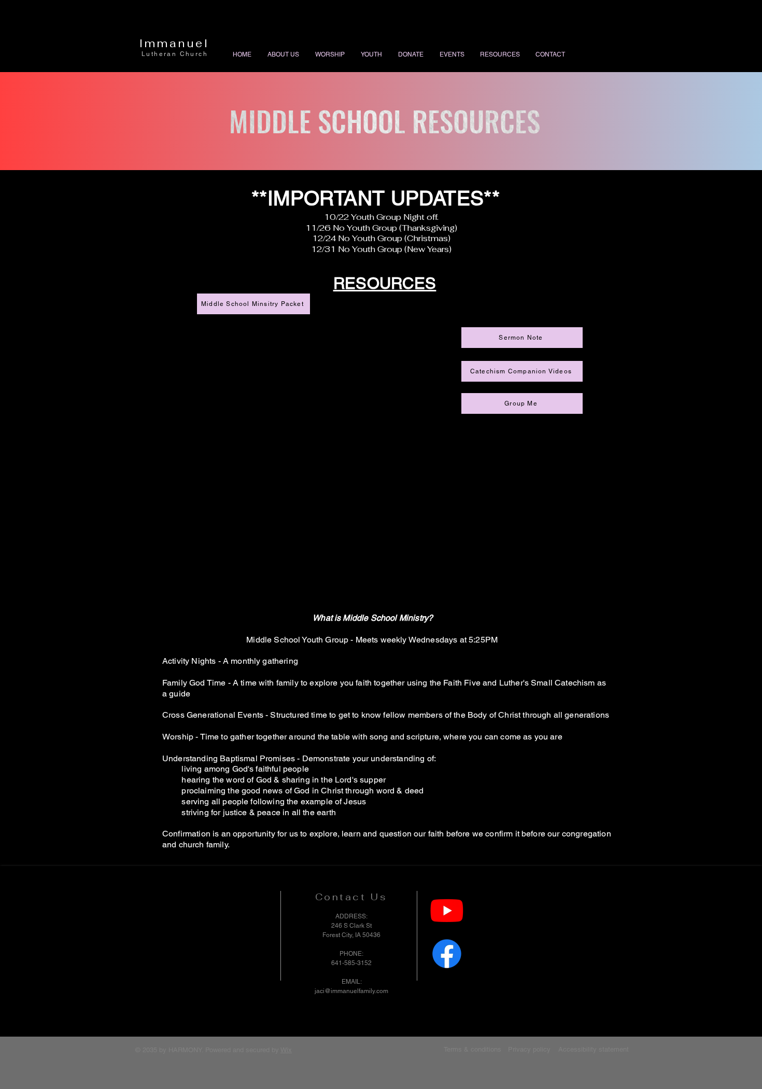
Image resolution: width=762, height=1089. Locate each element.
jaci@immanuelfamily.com (351, 991)
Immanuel (174, 43)
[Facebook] (447, 953)
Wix (286, 1050)
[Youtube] (447, 910)
